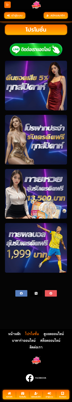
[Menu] (7, 4)
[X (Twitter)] (36, 293)
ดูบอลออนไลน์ (54, 334)
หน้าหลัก (14, 334)
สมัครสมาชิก (57, 15)
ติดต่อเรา (36, 347)
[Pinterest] (51, 293)
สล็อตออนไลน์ (50, 340)
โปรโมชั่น (32, 334)
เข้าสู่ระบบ (17, 15)
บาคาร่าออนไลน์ (24, 340)
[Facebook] (21, 293)
